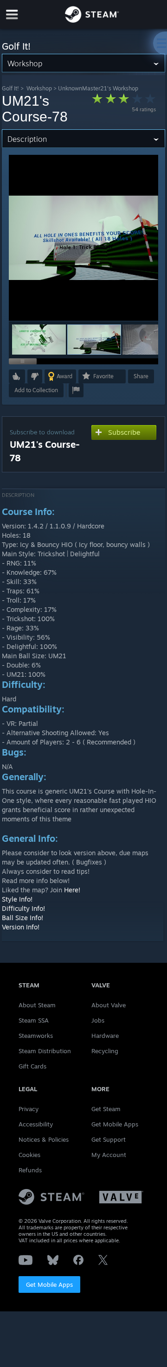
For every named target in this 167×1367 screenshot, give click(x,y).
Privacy (29, 1109)
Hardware (105, 1035)
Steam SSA (34, 1020)
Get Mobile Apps (49, 1284)
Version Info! (20, 927)
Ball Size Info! (22, 918)
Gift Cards (32, 1066)
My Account (108, 1154)
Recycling (104, 1051)
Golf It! (10, 88)
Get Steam (106, 1109)
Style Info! (17, 899)
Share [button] (141, 376)
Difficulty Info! (23, 908)
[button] (39, 339)
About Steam (37, 1005)
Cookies (29, 1154)
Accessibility (36, 1124)
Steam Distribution (45, 1051)
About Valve (108, 1005)
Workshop (39, 88)
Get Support (108, 1139)
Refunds (30, 1170)
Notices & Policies (44, 1139)
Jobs (97, 1020)
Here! (72, 890)
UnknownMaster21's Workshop (98, 88)
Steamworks (36, 1035)
